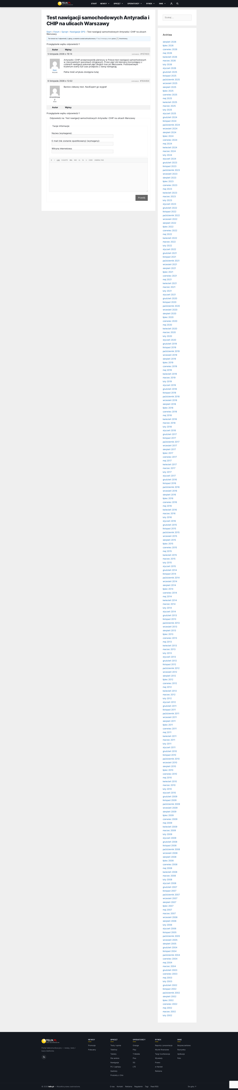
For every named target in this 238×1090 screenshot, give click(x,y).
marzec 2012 (169, 694)
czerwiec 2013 (170, 638)
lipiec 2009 (168, 815)
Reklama (158, 1071)
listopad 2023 (169, 166)
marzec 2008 (169, 875)
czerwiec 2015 (170, 547)
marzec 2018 (169, 423)
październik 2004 (171, 955)
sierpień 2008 (169, 857)
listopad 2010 (169, 755)
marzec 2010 (169, 785)
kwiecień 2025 (170, 102)
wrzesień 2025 (170, 83)
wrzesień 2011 (170, 717)
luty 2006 (167, 925)
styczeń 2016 (169, 521)
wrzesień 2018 (170, 400)
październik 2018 (171, 396)
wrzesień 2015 (170, 536)
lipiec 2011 (168, 725)
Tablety (113, 1054)
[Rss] (44, 1057)
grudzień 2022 (170, 208)
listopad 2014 (169, 574)
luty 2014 (167, 608)
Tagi (146, 1087)
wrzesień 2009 (170, 808)
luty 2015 (167, 562)
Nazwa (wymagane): (62, 133)
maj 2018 (167, 415)
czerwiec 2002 (170, 1004)
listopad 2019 (169, 347)
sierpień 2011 (169, 721)
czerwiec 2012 (170, 683)
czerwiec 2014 (170, 593)
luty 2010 (167, 789)
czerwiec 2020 (170, 321)
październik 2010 (171, 759)
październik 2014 (171, 577)
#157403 (144, 54)
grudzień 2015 (170, 525)
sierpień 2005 (169, 943)
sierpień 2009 (169, 811)
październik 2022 (171, 215)
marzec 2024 (169, 151)
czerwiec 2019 (170, 366)
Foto (179, 1058)
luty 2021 (167, 291)
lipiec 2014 (168, 589)
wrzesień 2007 (170, 898)
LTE (134, 1067)
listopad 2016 (169, 483)
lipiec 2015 (168, 543)
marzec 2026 (169, 60)
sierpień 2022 (169, 223)
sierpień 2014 (169, 585)
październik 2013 (171, 623)
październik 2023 (171, 170)
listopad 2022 (169, 211)
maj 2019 (167, 370)
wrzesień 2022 (170, 219)
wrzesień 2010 (170, 762)
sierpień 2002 (169, 996)
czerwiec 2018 (170, 411)
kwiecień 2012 (170, 691)
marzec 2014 (169, 604)
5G (134, 1062)
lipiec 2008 (168, 860)
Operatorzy (133, 3)
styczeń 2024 (169, 158)
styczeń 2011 (169, 747)
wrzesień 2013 (170, 626)
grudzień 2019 (170, 343)
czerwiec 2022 (170, 230)
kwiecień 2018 (170, 419)
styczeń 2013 (169, 657)
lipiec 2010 (168, 770)
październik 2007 (171, 894)
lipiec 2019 (168, 362)
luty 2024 (167, 155)
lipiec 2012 (168, 679)
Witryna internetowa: (62, 148)
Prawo (157, 1062)
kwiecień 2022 (170, 238)
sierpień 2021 (169, 268)
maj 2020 (167, 325)
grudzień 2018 (170, 389)
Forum (56, 32)
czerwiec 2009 (170, 819)
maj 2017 (167, 460)
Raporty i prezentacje (163, 1045)
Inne (161, 3)
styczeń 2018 (169, 430)
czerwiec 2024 (170, 140)
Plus (134, 1058)
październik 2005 (171, 936)
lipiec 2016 (168, 498)
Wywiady (159, 1058)
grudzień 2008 (170, 842)
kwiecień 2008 (170, 872)
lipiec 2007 (168, 906)
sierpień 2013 (169, 630)
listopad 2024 (169, 121)
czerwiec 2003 (170, 974)
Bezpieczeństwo (184, 1045)
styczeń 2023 (169, 204)
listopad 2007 (169, 891)
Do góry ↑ (192, 1087)
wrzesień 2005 (170, 940)
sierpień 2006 (169, 921)
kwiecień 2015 (170, 555)
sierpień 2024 (169, 132)
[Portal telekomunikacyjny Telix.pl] (51, 1041)
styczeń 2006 (169, 928)
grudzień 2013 (170, 615)
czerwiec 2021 (170, 276)
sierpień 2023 (169, 177)
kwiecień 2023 (170, 193)
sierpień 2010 (169, 766)
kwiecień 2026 (170, 57)
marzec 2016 (169, 513)
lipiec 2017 (168, 453)
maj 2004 (167, 962)
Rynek (149, 3)
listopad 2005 (169, 932)
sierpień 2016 (169, 494)
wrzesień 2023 (170, 174)
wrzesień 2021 (170, 264)
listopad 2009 (170, 800)
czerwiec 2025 (170, 94)
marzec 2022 (169, 242)
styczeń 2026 (169, 68)
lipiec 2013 (168, 634)
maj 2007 (167, 909)
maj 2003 (167, 977)
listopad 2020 (169, 302)
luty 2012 (167, 698)
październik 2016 (171, 487)
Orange (136, 1045)
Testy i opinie (115, 1045)
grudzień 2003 (170, 970)
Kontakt (120, 1087)
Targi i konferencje (162, 1054)
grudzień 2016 (170, 479)
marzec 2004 (169, 966)
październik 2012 (171, 668)
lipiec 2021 (168, 272)
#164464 (144, 81)
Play (134, 1050)
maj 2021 (167, 279)
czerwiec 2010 (170, 774)
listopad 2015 (169, 528)
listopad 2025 (169, 75)
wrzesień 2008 (170, 853)
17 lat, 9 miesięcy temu (104, 38)
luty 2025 (167, 110)
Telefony (113, 1050)
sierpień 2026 (169, 42)
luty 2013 (167, 653)
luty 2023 (167, 200)
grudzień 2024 (170, 117)
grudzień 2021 (170, 253)
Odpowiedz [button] (135, 54)
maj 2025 (167, 98)
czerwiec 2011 (170, 728)
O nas (112, 1087)
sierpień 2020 (169, 313)
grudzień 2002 (170, 985)
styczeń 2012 (169, 702)
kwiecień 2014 (170, 600)
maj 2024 (167, 143)
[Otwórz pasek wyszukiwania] (177, 3)
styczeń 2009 (169, 838)
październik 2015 (171, 532)
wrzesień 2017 (170, 445)
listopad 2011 (169, 709)
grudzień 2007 (170, 887)
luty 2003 (167, 981)
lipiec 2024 (168, 136)
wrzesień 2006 (170, 917)
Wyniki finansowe (162, 1050)
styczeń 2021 (169, 294)
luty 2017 (167, 472)
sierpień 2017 (169, 449)
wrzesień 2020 (170, 309)
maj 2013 (167, 642)
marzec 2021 (169, 287)
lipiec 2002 (168, 1000)
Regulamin (138, 1087)
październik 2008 (171, 849)
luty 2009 (167, 834)
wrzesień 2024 (170, 128)
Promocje (92, 1045)
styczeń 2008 (169, 883)
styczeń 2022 (169, 249)
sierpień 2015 (169, 540)
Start (94, 3)
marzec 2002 (169, 1011)
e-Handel (159, 1067)
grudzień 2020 (170, 298)
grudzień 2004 (170, 947)
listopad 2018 (169, 392)
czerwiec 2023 (170, 185)
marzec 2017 (169, 468)
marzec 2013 (169, 649)
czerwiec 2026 (170, 49)
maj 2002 (167, 1008)
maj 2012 (167, 687)
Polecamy (92, 1050)
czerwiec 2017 (170, 457)
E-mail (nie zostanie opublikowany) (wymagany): (76, 141)
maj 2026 (167, 53)
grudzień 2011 (170, 706)
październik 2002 (171, 993)
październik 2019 (171, 351)
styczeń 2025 (169, 113)
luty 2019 (167, 381)
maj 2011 (167, 732)
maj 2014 (167, 596)
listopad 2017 (169, 438)
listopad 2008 (169, 845)
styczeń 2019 (169, 385)
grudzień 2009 (170, 796)
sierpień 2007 (169, 902)
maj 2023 (167, 189)
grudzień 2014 (170, 570)
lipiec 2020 (168, 317)
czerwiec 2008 (170, 864)
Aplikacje (181, 1054)
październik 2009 (171, 804)
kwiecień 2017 (170, 464)
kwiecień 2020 (170, 328)
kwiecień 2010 (170, 781)
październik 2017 (171, 442)
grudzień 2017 (170, 434)
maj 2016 (167, 506)
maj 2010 (167, 777)
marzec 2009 (169, 830)
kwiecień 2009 (170, 826)
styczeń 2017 (169, 475)
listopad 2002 (169, 989)
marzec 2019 (169, 377)
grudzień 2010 (170, 751)
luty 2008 (167, 879)
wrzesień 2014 (170, 581)
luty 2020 (167, 336)
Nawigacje (114, 1062)
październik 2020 (171, 306)
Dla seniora (114, 1058)
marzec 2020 (169, 332)
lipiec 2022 (168, 226)
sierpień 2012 (169, 676)
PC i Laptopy (115, 1067)
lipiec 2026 (168, 45)
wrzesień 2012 (170, 672)
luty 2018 (167, 426)
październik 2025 (171, 79)
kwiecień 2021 (170, 283)
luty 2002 (167, 1015)
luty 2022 (167, 245)
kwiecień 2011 (170, 736)
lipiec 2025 (168, 91)
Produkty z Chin (116, 1075)
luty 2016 (167, 517)
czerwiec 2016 (170, 502)
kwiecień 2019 (170, 374)
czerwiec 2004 (170, 958)
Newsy (103, 3)
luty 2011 (167, 743)
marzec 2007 (169, 913)
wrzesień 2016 (170, 491)
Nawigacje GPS (77, 32)
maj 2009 (167, 823)
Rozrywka (181, 1050)
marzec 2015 (169, 558)
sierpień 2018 (169, 404)
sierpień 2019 (169, 359)
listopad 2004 (170, 951)
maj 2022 (167, 234)
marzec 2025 (169, 106)
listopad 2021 (169, 257)
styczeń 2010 (169, 792)
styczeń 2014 (169, 611)
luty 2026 (167, 64)
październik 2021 (171, 260)
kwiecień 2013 (170, 645)
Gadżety (113, 1071)
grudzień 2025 (170, 72)
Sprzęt (117, 3)
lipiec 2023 (168, 181)
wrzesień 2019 (170, 355)
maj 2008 (167, 868)
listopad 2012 (169, 664)
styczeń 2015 (169, 566)
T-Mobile (136, 1054)
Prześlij (141, 197)
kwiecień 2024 (170, 147)
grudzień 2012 (170, 660)
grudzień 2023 (170, 162)
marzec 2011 (169, 740)
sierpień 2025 (169, 87)
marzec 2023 (169, 196)
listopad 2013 (169, 619)
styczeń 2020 (169, 340)
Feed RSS (154, 1087)
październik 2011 (171, 713)
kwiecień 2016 (170, 510)
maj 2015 (167, 551)
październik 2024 (171, 125)
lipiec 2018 (168, 408)
